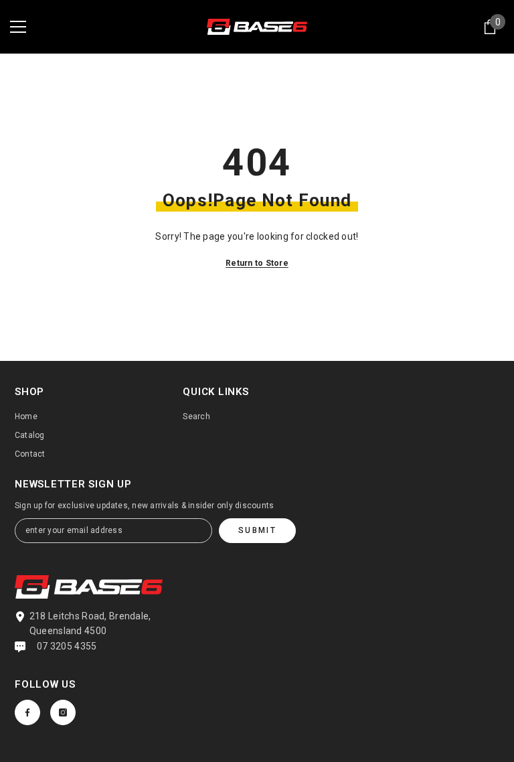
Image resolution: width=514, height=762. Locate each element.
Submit (257, 530)
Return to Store (257, 263)
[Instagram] (63, 712)
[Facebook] (27, 712)
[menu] (18, 27)
